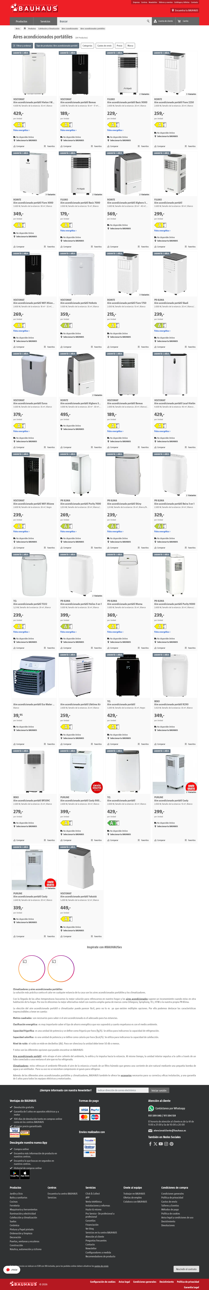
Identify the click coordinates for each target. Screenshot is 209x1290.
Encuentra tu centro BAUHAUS (62, 1193)
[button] (31, 968)
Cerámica (14, 1225)
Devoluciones (168, 1225)
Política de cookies (170, 1213)
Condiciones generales (172, 1193)
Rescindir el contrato (186, 1269)
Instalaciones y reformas (98, 1205)
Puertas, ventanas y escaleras (24, 1241)
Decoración (15, 1237)
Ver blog (90, 1228)
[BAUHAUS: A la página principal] (34, 9)
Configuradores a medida (98, 1252)
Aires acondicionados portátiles (92, 28)
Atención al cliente (95, 1236)
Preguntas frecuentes (96, 1240)
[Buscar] (148, 21)
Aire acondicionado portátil (27, 1056)
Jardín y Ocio (16, 1193)
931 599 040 (154, 1115)
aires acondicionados (137, 998)
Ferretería (15, 1205)
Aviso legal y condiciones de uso (177, 1217)
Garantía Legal (191, 1287)
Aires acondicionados (70, 28)
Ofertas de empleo (132, 1197)
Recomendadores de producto (100, 1256)
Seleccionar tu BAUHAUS (26, 140)
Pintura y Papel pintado (22, 1229)
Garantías (91, 1220)
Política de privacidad (172, 1197)
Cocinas (14, 1201)
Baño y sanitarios (18, 1197)
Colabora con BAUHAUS (135, 1201)
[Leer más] (89, 1115)
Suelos (13, 1221)
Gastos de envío (169, 1201)
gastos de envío (101, 1265)
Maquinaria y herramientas (23, 1209)
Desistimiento (168, 1221)
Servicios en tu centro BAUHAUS (101, 1232)
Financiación (92, 1224)
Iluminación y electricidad (23, 1213)
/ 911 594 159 (168, 1115)
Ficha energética (20, 130)
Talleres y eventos (166, 2)
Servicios (45, 21)
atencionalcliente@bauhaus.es (170, 1130)
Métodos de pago (170, 1209)
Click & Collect (93, 1193)
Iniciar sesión (159, 1090)
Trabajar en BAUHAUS (134, 1193)
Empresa (136, 2)
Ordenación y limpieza (21, 1233)
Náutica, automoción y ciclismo (25, 1249)
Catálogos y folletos (181, 2)
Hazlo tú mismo (93, 1209)
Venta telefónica (94, 1201)
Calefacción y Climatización (48, 28)
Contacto (194, 2)
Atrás (18, 28)
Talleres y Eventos (170, 1205)
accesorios (126, 1075)
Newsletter (153, 2)
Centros (144, 2)
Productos (21, 21)
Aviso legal (124, 1281)
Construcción (16, 1245)
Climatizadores (20, 1065)
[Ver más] (89, 1147)
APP (87, 1197)
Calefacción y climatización (23, 1217)
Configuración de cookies (102, 1281)
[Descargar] (15, 1174)
